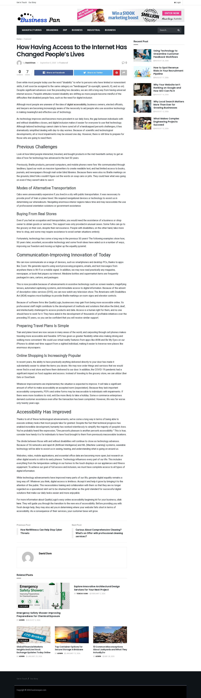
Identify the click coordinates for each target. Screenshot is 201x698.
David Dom (30, 62)
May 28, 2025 (109, 656)
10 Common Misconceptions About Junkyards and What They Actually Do (110, 649)
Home (19, 39)
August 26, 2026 (161, 60)
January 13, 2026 (73, 653)
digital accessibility (76, 104)
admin (21, 620)
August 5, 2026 (33, 620)
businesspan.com (38, 690)
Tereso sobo (82, 593)
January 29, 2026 (34, 656)
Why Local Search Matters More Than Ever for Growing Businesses (168, 104)
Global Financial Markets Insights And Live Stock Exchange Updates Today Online (33, 649)
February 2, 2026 (98, 593)
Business (77, 30)
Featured (27, 39)
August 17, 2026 (161, 77)
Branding (52, 30)
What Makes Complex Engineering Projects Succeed (166, 121)
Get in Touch (22, 2)
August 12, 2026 (161, 111)
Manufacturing (32, 30)
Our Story (32, 2)
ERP (65, 30)
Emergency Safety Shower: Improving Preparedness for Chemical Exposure (38, 614)
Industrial (93, 30)
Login (178, 2)
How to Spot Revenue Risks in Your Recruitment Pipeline (168, 70)
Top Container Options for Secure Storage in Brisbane (69, 648)
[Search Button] (178, 30)
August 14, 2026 (161, 94)
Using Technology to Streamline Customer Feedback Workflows (166, 53)
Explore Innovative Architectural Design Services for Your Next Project (97, 588)
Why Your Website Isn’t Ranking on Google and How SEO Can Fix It (167, 87)
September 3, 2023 (48, 62)
